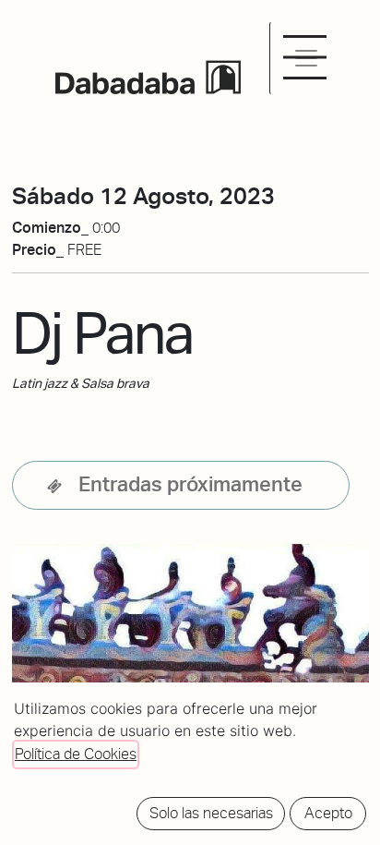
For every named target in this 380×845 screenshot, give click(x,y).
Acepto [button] (328, 813)
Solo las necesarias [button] (211, 813)
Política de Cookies (76, 754)
